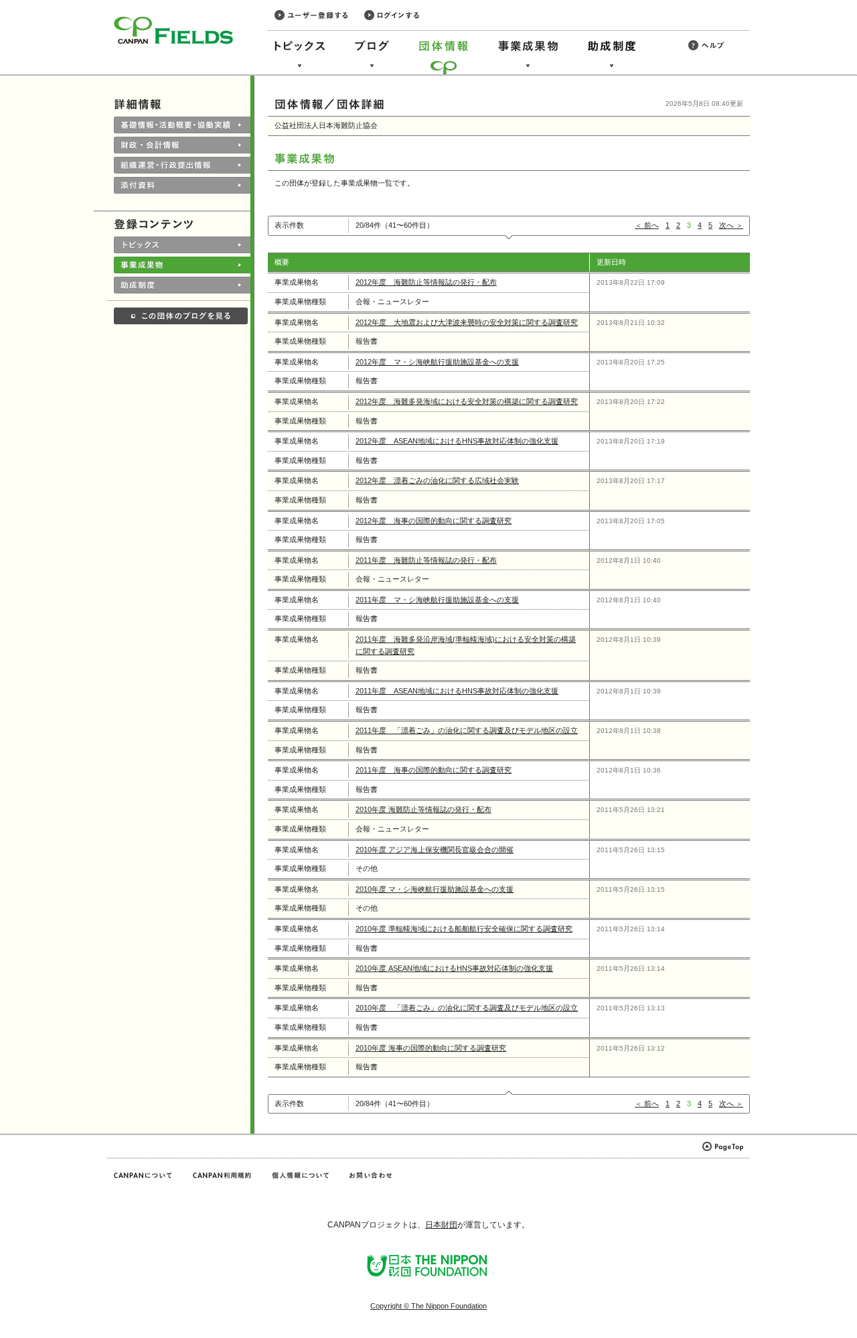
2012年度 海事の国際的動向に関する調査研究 (434, 521)
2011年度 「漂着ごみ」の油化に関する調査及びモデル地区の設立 (467, 730)
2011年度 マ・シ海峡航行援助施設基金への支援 (437, 600)
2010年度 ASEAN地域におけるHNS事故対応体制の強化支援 (454, 968)
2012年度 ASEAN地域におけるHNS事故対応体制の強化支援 (457, 441)
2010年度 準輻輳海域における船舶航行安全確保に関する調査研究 (464, 929)
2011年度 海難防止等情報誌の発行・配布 (426, 560)
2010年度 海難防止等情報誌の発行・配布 (423, 809)
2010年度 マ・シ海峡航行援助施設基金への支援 (435, 889)
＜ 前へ (647, 225)
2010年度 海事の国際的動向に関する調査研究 (431, 1048)
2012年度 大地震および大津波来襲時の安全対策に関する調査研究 (467, 322)
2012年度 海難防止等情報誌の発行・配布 (426, 282)
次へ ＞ (731, 225)
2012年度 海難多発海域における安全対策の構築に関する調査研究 (467, 401)
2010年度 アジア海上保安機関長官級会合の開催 (435, 850)
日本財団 (441, 1224)
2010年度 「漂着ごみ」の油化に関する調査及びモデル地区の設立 (467, 1008)
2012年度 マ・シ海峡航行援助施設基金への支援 (437, 362)
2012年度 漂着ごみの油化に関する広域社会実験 (437, 480)
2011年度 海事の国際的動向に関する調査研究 (434, 770)
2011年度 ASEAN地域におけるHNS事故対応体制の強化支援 (457, 691)
